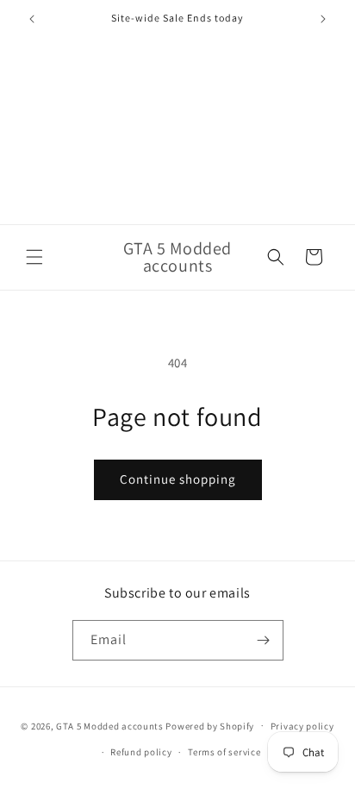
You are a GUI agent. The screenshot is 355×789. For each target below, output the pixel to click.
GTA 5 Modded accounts (110, 725)
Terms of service (224, 752)
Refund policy (140, 752)
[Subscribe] (264, 640)
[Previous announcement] (32, 19)
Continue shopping (178, 479)
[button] (34, 257)
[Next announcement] (323, 19)
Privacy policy (302, 726)
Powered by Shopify (209, 725)
